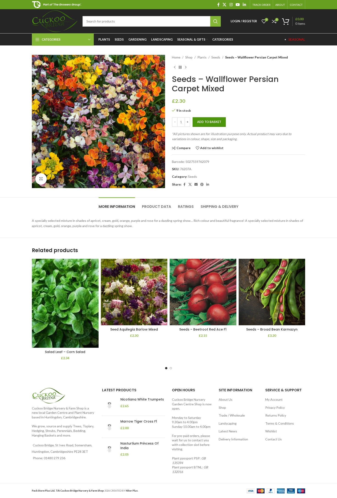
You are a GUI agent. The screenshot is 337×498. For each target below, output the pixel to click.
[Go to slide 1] (166, 368)
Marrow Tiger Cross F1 (138, 421)
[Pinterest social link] (202, 184)
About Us (225, 399)
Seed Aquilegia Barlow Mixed (134, 329)
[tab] (117, 204)
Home (176, 57)
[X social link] (224, 4)
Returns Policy (275, 415)
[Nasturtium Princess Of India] (109, 449)
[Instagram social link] (231, 4)
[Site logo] (55, 21)
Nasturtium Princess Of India (139, 445)
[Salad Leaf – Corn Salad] (65, 303)
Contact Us (273, 439)
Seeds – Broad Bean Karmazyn (272, 329)
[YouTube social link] (237, 4)
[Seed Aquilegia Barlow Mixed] (134, 292)
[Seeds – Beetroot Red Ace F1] (203, 292)
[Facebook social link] (218, 4)
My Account (274, 399)
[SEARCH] (215, 21)
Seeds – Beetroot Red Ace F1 (203, 329)
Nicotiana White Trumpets (142, 399)
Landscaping (228, 423)
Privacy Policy (275, 407)
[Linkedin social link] (244, 4)
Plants (202, 57)
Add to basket (209, 122)
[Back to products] (180, 67)
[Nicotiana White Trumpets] (109, 404)
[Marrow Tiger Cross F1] (109, 426)
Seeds (215, 57)
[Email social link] (196, 184)
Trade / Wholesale (232, 415)
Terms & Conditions (279, 423)
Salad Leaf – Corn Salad (65, 352)
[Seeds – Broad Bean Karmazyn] (272, 292)
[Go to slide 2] (171, 368)
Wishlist (271, 431)
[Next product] (185, 67)
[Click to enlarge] (41, 179)
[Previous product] (174, 67)
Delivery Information (233, 439)
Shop (189, 57)
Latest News (228, 431)
